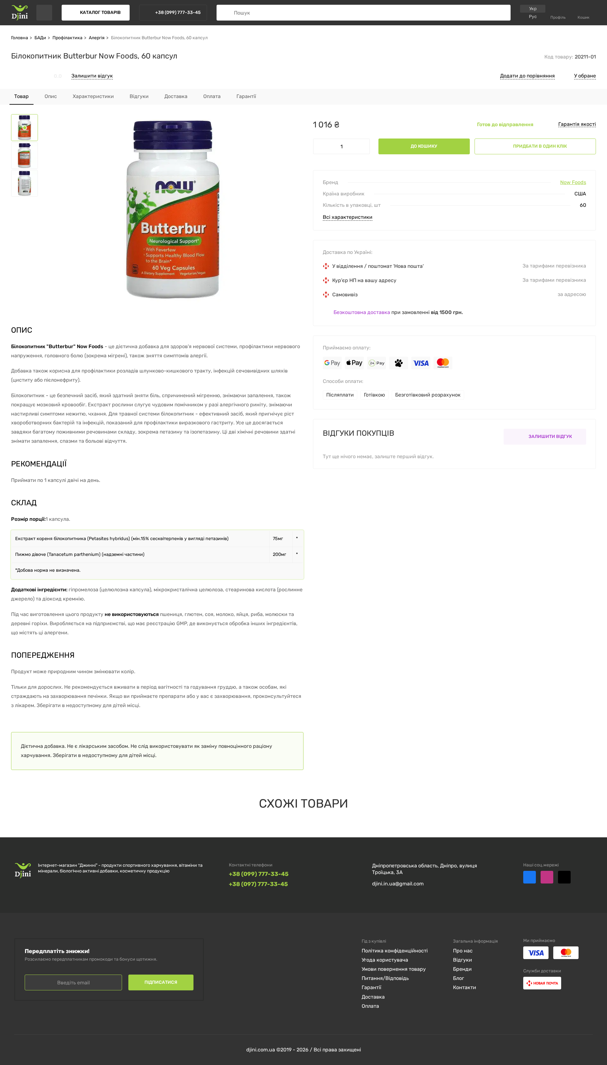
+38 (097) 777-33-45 (258, 884)
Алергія (97, 37)
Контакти (464, 987)
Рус (533, 16)
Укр (532, 8)
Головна (19, 37)
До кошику (424, 146)
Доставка (373, 997)
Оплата (370, 1006)
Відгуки (462, 960)
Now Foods (573, 182)
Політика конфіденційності (395, 951)
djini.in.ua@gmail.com (398, 884)
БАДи (40, 37)
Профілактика (67, 37)
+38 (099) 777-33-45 (259, 874)
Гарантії (371, 987)
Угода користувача (385, 960)
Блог (458, 978)
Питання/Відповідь (385, 978)
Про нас (463, 951)
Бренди (462, 969)
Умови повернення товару (394, 969)
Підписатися (160, 982)
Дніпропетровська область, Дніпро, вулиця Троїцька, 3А (424, 869)
